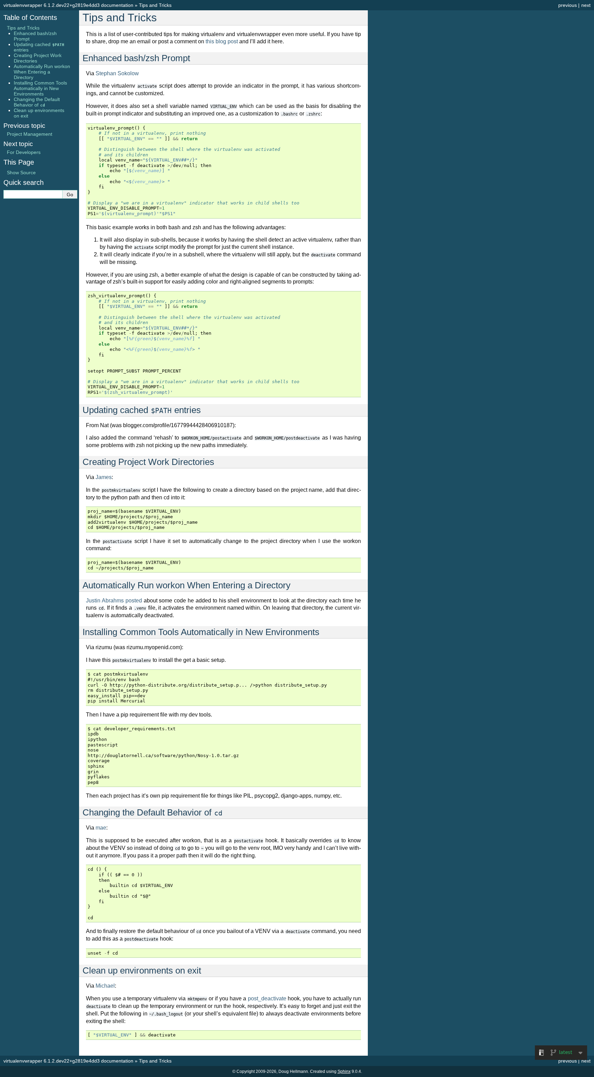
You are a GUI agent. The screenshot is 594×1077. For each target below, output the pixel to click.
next (586, 5)
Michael (105, 986)
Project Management (29, 134)
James (104, 477)
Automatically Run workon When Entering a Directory (42, 72)
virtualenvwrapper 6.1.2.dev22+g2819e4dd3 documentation (68, 5)
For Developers (24, 152)
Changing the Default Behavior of (37, 102)
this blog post (222, 41)
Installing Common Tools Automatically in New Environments (40, 88)
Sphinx (344, 1071)
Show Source (21, 172)
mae (101, 828)
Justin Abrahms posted (114, 600)
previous (567, 5)
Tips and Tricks (155, 5)
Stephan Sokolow (117, 73)
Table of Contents (30, 17)
